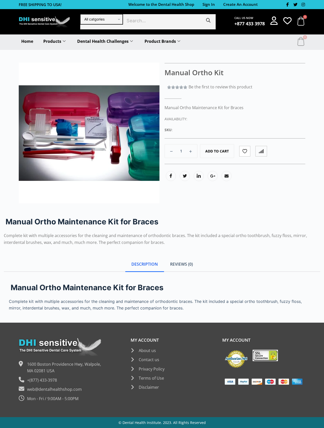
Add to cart (217, 151)
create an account (240, 4)
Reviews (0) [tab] (181, 264)
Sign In (208, 4)
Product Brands (160, 41)
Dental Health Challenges (103, 41)
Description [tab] (144, 264)
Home (27, 41)
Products (52, 41)
